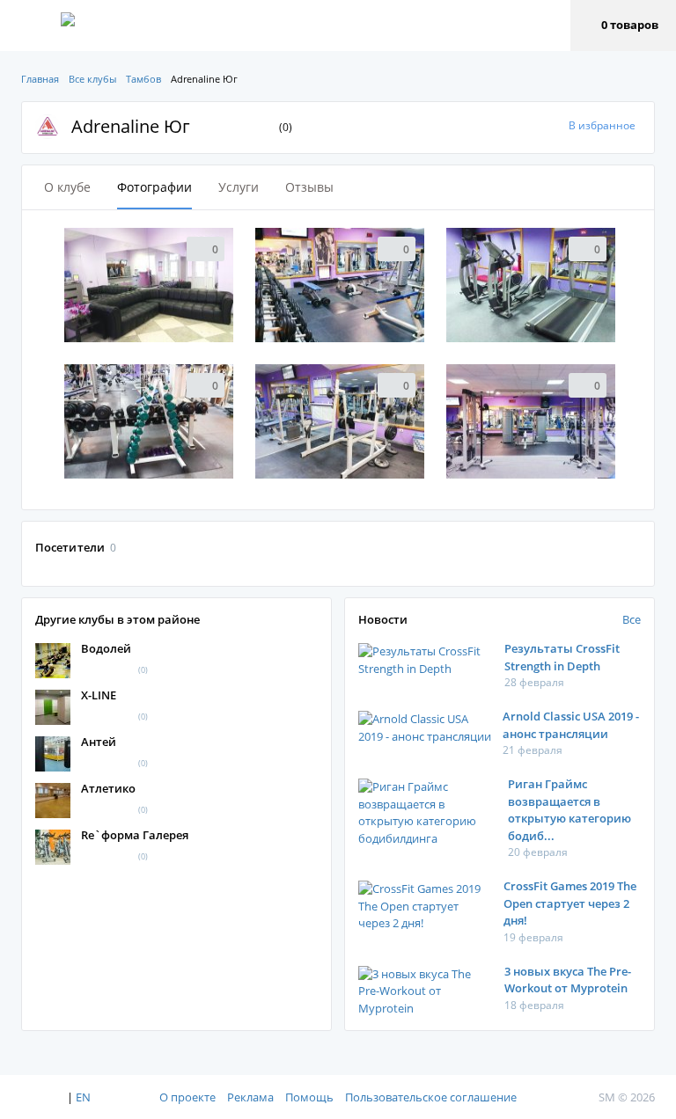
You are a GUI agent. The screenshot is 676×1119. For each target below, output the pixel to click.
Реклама (250, 1097)
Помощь (309, 1097)
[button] (623, 25)
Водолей (106, 648)
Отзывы (309, 187)
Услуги (238, 187)
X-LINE (98, 695)
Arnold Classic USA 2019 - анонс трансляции (571, 725)
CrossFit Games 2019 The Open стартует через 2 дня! (569, 903)
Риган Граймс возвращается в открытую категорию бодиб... (569, 810)
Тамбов (143, 78)
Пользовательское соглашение (431, 1097)
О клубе (67, 187)
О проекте (187, 1097)
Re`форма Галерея (134, 835)
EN (83, 1097)
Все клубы (92, 78)
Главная (40, 78)
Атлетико (108, 788)
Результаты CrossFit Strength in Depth (562, 657)
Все (631, 619)
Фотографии (154, 187)
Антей (98, 742)
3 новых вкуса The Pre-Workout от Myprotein (567, 980)
